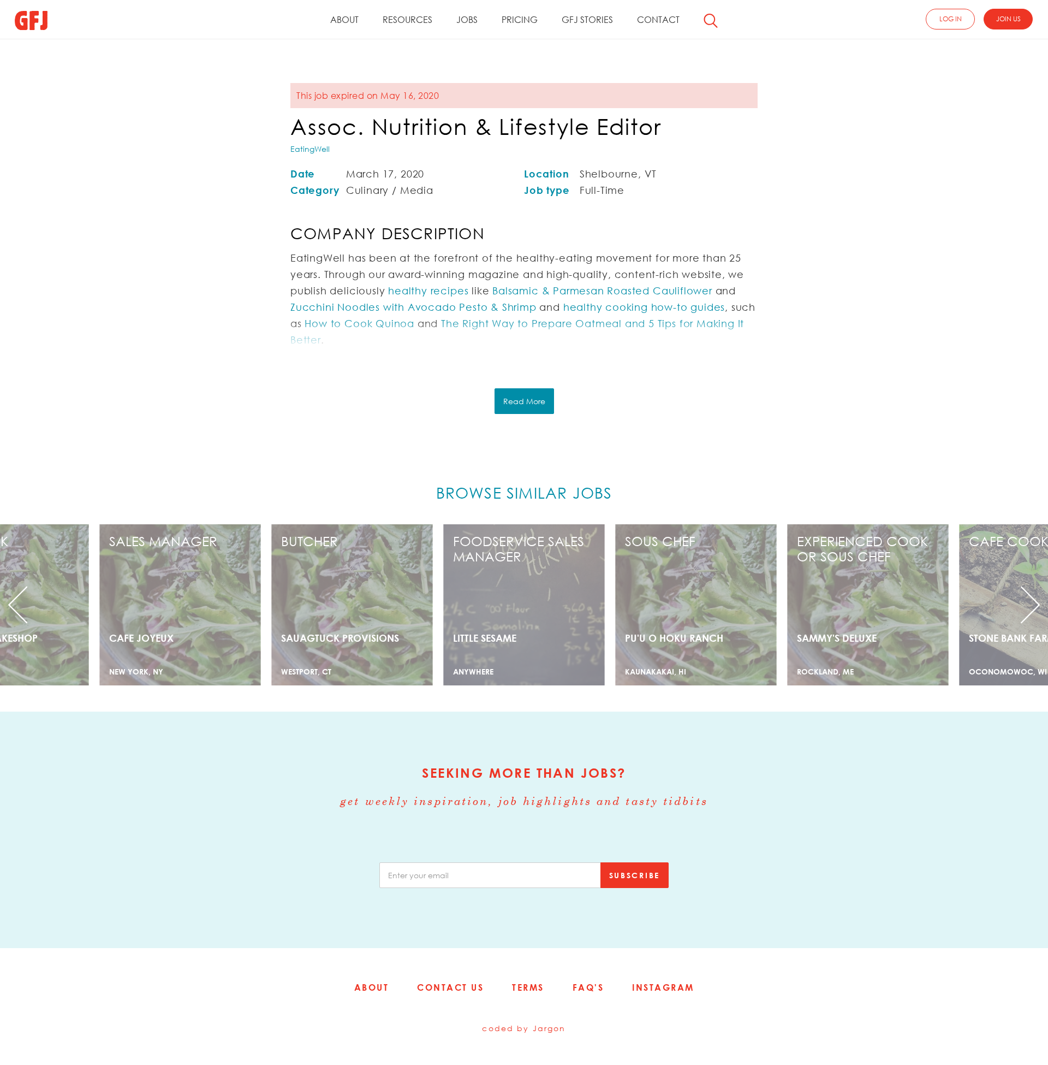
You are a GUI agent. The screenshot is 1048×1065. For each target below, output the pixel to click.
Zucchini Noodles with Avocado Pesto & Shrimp (413, 307)
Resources (407, 19)
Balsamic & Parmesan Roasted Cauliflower (602, 291)
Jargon (549, 1028)
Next (969, 604)
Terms (528, 987)
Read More (524, 401)
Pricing (520, 19)
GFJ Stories (587, 19)
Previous (78, 604)
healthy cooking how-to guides (644, 307)
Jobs (467, 19)
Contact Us (450, 987)
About (344, 19)
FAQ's (588, 987)
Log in (950, 19)
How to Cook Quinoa (359, 323)
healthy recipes (428, 291)
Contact (658, 19)
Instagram (663, 987)
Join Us (1008, 19)
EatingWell (310, 148)
